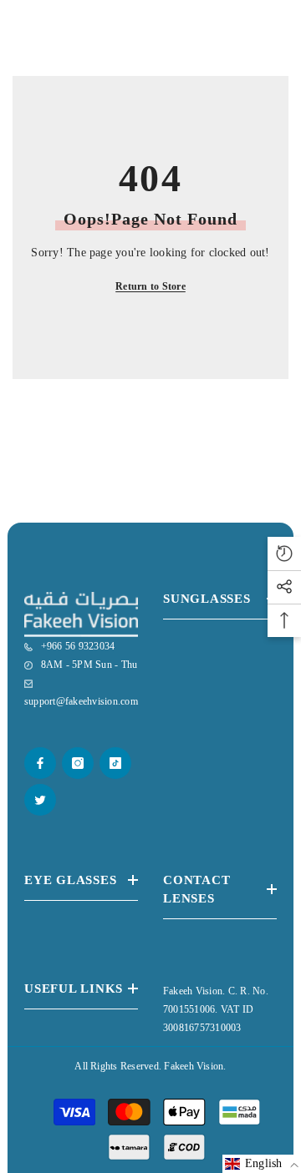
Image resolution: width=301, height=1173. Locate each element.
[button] (261, 1164)
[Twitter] (40, 800)
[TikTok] (115, 763)
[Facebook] (40, 763)
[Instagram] (78, 763)
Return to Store (150, 286)
